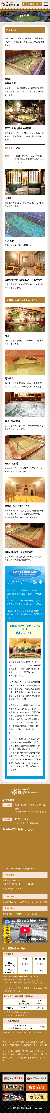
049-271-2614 (15, 829)
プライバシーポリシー (25, 1105)
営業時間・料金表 (34, 4)
